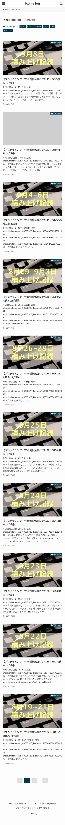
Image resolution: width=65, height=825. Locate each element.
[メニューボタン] (3, 3)
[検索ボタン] (61, 3)
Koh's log (32, 3)
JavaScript (37, 26)
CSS (29, 26)
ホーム (10, 803)
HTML (22, 26)
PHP (52, 26)
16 (45, 780)
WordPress (8, 30)
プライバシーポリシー (26, 808)
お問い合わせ (43, 808)
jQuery (46, 26)
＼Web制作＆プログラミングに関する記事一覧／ (36, 803)
